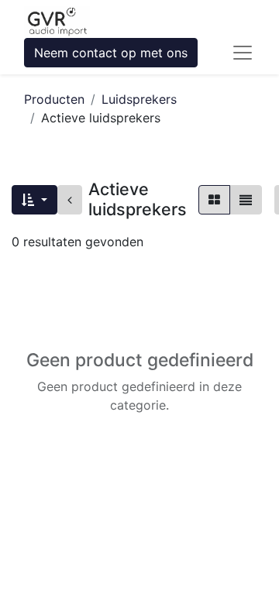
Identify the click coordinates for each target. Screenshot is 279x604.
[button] (34, 199)
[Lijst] (245, 199)
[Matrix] (214, 199)
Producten (54, 99)
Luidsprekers (139, 99)
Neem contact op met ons (111, 52)
